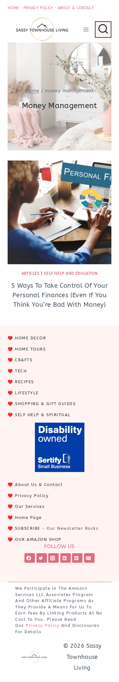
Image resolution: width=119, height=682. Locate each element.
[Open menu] (86, 29)
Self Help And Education (70, 273)
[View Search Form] (103, 29)
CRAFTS (23, 359)
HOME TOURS (30, 349)
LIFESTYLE (27, 392)
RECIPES (24, 381)
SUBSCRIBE (27, 528)
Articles (31, 273)
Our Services (29, 506)
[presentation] (59, 212)
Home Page (28, 517)
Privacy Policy (32, 495)
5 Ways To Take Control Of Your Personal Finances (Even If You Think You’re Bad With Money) (59, 295)
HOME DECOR (30, 338)
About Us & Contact (39, 484)
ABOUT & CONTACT (75, 8)
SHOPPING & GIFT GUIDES (45, 403)
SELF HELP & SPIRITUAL (43, 414)
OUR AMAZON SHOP (38, 539)
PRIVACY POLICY (38, 8)
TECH (21, 371)
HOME (13, 8)
